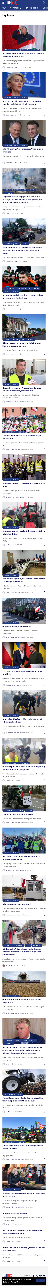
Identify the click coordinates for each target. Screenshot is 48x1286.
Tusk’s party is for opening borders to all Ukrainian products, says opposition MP (22, 673)
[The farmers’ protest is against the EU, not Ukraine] (24, 798)
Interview (8, 1040)
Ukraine (36, 50)
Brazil (7, 339)
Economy (8, 945)
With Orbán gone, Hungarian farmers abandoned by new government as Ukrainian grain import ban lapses (23, 55)
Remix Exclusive (29, 1040)
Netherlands (10, 1094)
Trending (26, 50)
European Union (11, 97)
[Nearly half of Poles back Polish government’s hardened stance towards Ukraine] (24, 984)
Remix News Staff (12, 67)
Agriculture (9, 288)
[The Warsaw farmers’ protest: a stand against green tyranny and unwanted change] (24, 420)
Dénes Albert (10, 966)
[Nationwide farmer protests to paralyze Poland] (24, 611)
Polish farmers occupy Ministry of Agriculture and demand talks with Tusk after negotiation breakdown (23, 580)
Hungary (8, 50)
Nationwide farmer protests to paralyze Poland (16, 626)
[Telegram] (44, 1276)
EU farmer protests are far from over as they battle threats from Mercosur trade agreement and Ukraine (21, 345)
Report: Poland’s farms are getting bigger (15, 1213)
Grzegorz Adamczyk (13, 402)
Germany (8, 244)
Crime (20, 811)
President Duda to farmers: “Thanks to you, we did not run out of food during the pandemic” (23, 1249)
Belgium (8, 190)
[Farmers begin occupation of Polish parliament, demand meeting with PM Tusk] (24, 467)
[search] (44, 3)
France (36, 288)
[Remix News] (12, 2)
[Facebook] (33, 1276)
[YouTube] (40, 1276)
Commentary (10, 432)
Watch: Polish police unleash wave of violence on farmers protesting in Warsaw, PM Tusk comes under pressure (23, 768)
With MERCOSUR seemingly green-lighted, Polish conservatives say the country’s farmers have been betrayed (23, 297)
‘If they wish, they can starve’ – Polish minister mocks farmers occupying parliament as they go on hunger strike (21, 390)
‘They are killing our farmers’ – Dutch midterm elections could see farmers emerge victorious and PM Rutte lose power (22, 1100)
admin (8, 213)
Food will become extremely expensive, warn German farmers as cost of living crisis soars (23, 1195)
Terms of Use (15, 1282)
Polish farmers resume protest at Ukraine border (17, 904)
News (17, 50)
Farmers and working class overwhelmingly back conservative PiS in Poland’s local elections (23, 533)
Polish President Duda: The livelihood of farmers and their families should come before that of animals (22, 1232)
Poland (24, 97)
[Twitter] (36, 1276)
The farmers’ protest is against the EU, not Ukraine (17, 814)
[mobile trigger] (4, 2)
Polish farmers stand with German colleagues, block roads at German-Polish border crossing (21, 858)
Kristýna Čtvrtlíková (13, 1207)
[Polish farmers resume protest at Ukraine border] (24, 888)
